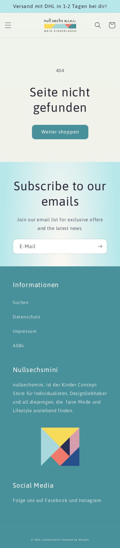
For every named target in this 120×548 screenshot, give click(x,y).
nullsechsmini (51, 539)
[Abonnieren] (100, 246)
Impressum (24, 331)
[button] (8, 25)
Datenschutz (27, 316)
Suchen (21, 302)
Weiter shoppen (60, 131)
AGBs (18, 345)
